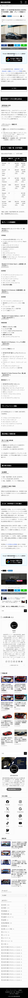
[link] (6, 662)
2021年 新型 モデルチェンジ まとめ (12, 959)
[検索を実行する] (25, 610)
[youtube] (22, 662)
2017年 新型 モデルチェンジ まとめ (12, 947)
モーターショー (7, 941)
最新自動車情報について (14, 789)
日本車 (6, 905)
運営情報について (19, 992)
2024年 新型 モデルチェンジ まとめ (12, 968)
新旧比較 (6, 926)
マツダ (4, 16)
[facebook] (9, 662)
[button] (4, 45)
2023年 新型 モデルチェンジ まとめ (12, 965)
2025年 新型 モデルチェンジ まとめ (12, 971)
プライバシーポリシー (13, 990)
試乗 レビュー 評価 (8, 929)
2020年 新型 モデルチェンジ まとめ (12, 956)
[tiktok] (17, 662)
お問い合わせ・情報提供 (14, 993)
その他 (5, 944)
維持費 (5, 920)
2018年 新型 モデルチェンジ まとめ (12, 950)
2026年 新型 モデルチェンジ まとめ (12, 974)
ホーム (7, 990)
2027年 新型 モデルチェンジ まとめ (12, 977)
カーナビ (6, 932)
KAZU (14, 630)
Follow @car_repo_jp (11, 581)
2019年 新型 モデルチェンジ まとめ (12, 953)
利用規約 (20, 990)
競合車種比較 (7, 923)
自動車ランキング (8, 917)
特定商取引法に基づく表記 (10, 992)
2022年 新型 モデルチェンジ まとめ (12, 962)
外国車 (6, 908)
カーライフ (6, 938)
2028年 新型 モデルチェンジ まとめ (12, 980)
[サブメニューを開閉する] (25, 905)
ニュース (6, 935)
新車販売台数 (7, 914)
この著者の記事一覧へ (14, 665)
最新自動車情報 (6, 2)
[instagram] (14, 662)
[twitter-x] (11, 662)
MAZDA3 (9, 16)
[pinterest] (19, 662)
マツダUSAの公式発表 (11, 544)
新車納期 (6, 911)
